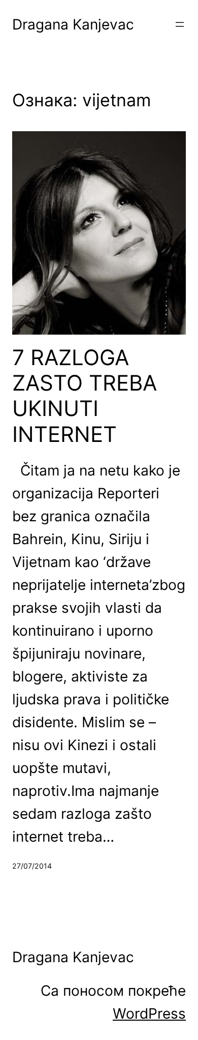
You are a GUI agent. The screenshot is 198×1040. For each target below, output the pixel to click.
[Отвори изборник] (180, 24)
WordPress (149, 1013)
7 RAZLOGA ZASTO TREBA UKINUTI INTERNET (84, 396)
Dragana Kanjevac (73, 24)
